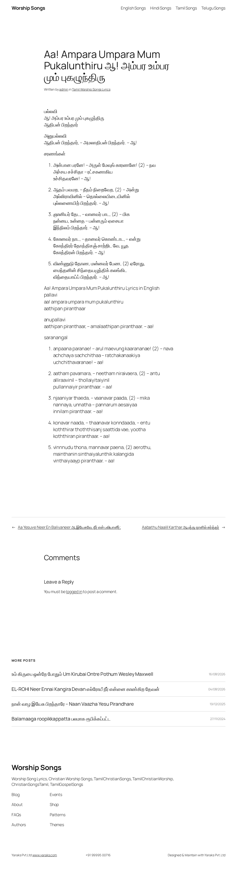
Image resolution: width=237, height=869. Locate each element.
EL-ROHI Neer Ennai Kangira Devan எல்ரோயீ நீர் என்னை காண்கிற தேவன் (85, 689)
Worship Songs (28, 8)
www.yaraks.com (44, 855)
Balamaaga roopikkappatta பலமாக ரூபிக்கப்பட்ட (61, 718)
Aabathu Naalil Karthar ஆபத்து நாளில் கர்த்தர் (180, 527)
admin (63, 89)
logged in (74, 591)
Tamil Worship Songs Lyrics (91, 89)
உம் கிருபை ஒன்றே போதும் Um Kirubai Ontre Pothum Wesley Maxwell (82, 674)
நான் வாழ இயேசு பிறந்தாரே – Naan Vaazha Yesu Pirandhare (73, 704)
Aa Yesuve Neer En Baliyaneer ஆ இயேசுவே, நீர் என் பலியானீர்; (69, 527)
